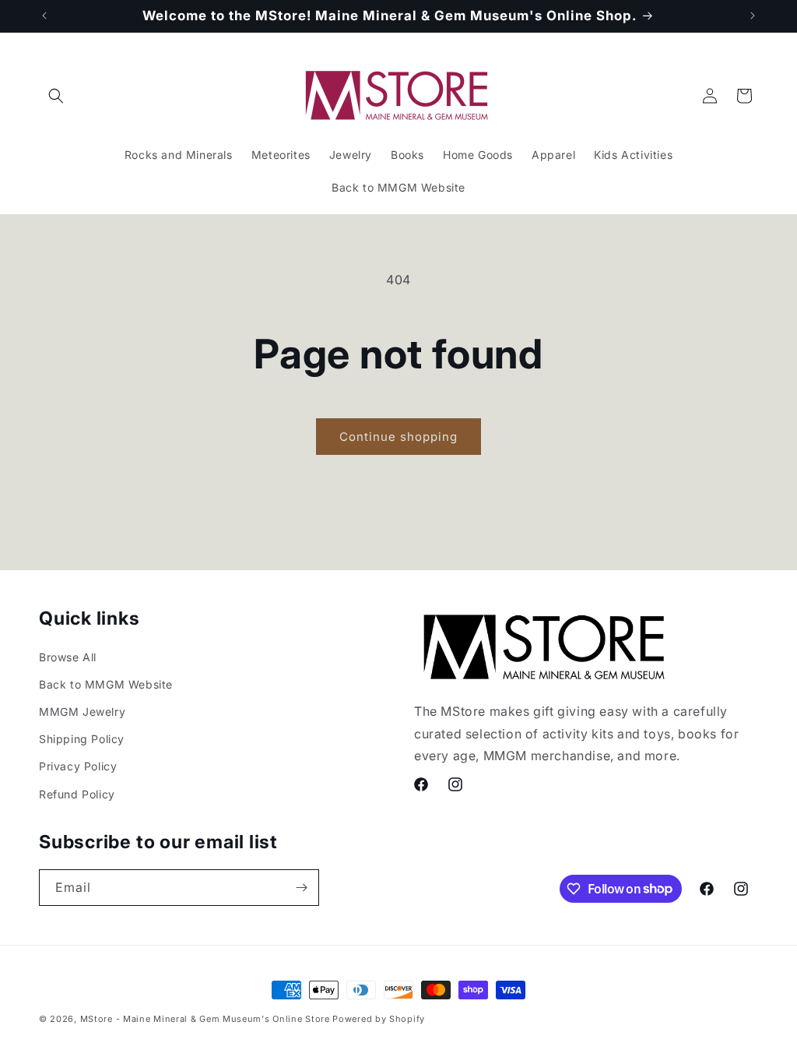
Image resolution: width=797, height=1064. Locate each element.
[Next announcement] (753, 15)
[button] (56, 96)
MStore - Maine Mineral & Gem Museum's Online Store (205, 1018)
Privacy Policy (78, 766)
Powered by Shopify (378, 1018)
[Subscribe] (301, 887)
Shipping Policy (82, 738)
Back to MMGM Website (106, 684)
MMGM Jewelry (82, 711)
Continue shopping (398, 436)
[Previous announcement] (44, 15)
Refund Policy (77, 794)
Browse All (68, 657)
